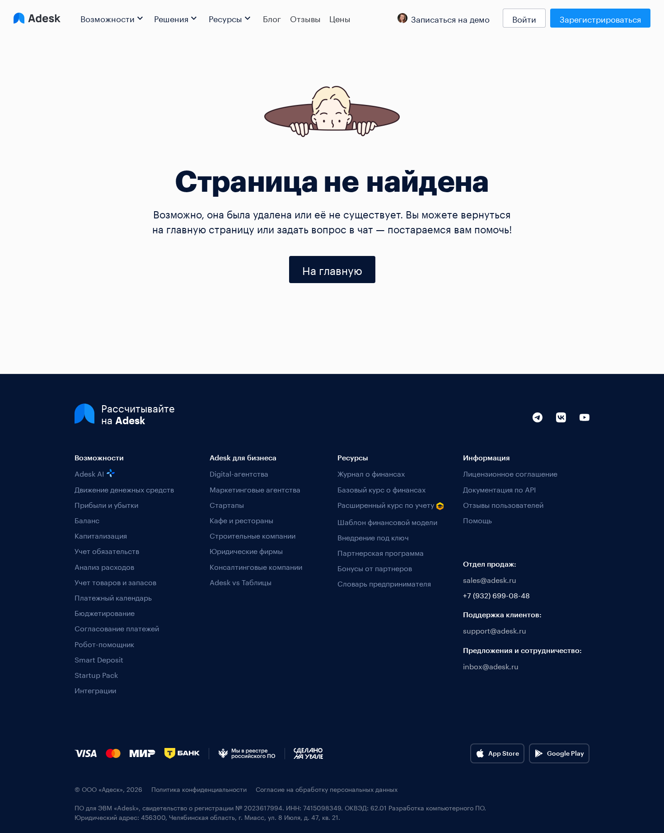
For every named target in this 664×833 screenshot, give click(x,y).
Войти (524, 18)
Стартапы (227, 504)
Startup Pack (96, 674)
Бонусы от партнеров (374, 567)
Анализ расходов (104, 566)
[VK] (561, 427)
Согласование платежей (117, 627)
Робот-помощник (104, 643)
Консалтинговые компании (256, 566)
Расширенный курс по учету (385, 505)
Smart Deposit (99, 658)
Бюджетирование (105, 612)
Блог (272, 18)
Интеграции (95, 689)
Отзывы (305, 18)
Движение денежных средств (124, 488)
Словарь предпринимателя (384, 582)
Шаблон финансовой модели (387, 521)
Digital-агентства (239, 473)
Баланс (87, 519)
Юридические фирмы (246, 550)
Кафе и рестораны (241, 519)
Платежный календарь (113, 596)
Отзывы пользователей (503, 504)
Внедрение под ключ (373, 536)
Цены (340, 18)
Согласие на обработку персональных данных (326, 789)
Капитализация (101, 534)
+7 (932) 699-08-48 (496, 594)
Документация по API (499, 488)
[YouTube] (584, 427)
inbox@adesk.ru (491, 665)
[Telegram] (537, 427)
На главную (332, 269)
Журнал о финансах (371, 473)
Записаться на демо (450, 18)
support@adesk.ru (494, 629)
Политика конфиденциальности (199, 789)
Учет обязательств (107, 550)
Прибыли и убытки (106, 504)
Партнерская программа (380, 552)
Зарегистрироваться (600, 18)
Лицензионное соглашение (510, 473)
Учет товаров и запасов (115, 581)
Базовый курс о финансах (381, 488)
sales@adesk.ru (489, 579)
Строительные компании (252, 534)
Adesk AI (89, 473)
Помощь (477, 519)
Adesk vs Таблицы (240, 581)
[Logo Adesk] (37, 18)
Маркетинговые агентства (255, 488)
